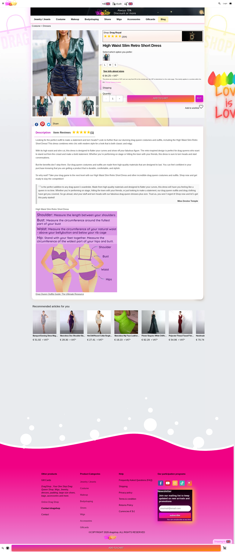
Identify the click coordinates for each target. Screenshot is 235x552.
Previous (34, 106)
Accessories (133, 19)
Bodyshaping (92, 19)
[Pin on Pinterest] (42, 123)
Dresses (47, 26)
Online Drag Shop (50, 502)
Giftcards (150, 19)
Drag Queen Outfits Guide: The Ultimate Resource (60, 294)
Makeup (75, 19)
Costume (60, 19)
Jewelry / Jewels (42, 19)
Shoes (107, 19)
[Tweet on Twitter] (48, 123)
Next (97, 106)
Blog (163, 19)
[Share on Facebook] (36, 123)
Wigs (119, 19)
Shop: (112, 32)
